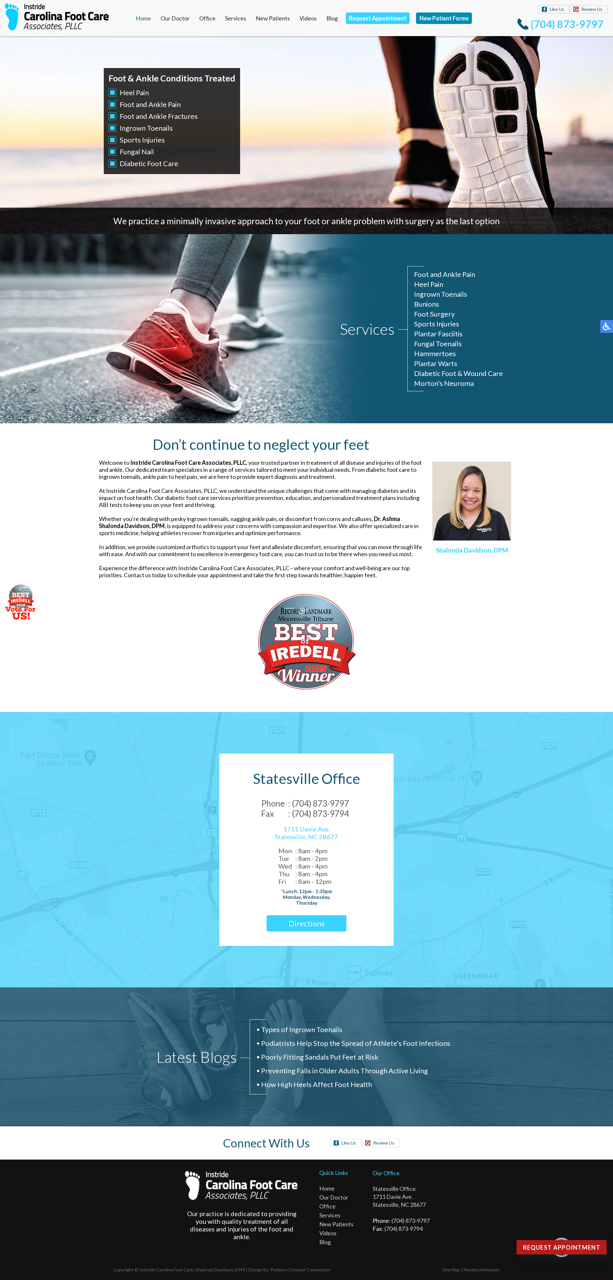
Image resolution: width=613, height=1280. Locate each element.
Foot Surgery (434, 314)
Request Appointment (377, 18)
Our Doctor (175, 18)
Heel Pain (134, 92)
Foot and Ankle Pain (150, 104)
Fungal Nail (137, 151)
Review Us (591, 9)
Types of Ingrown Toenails (301, 1029)
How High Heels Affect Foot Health (316, 1084)
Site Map (451, 1269)
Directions (307, 923)
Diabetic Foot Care (149, 163)
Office (207, 18)
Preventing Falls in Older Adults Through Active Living (344, 1070)
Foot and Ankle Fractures (159, 116)
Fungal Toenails (438, 343)
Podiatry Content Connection (300, 1269)
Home (143, 18)
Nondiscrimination (482, 1269)
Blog (332, 18)
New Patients (273, 18)
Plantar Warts (435, 363)
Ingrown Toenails (146, 128)
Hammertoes (435, 353)
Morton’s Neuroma (444, 383)
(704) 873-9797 (567, 24)
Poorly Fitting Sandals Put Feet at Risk (319, 1057)
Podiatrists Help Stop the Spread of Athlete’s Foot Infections (355, 1043)
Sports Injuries (142, 139)
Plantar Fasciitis (438, 333)
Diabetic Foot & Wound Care (458, 373)
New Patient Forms (444, 18)
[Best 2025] (306, 641)
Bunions (426, 304)
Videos (308, 18)
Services (235, 18)
